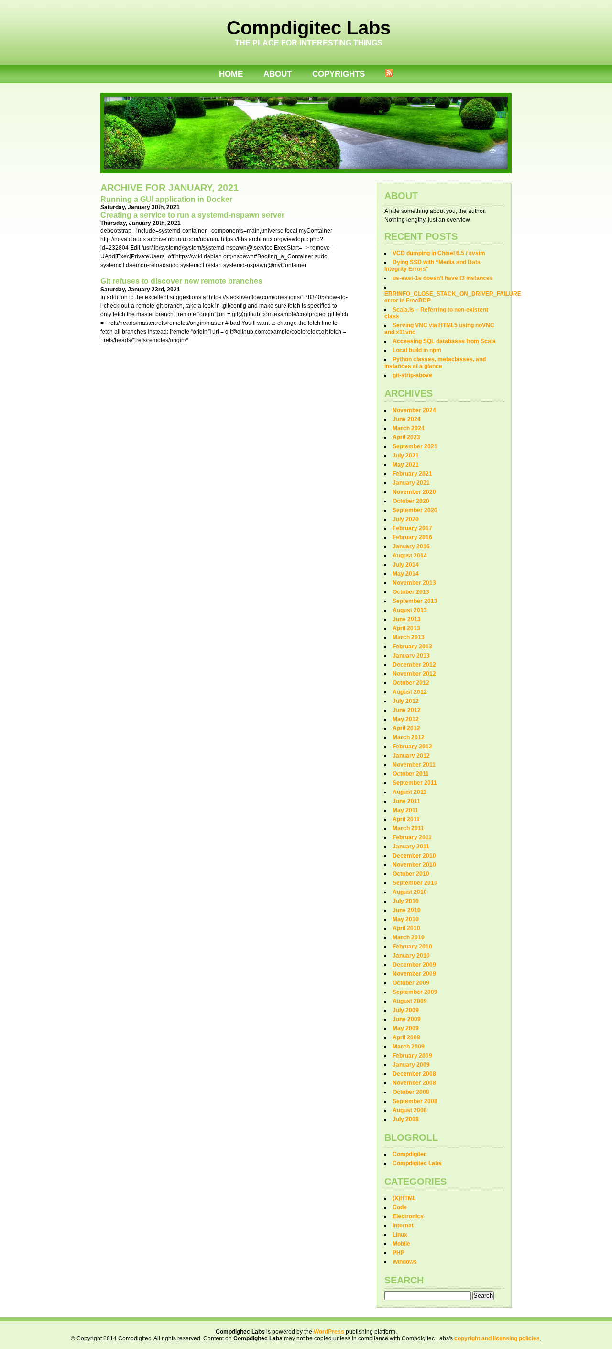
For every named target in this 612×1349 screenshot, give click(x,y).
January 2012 (411, 755)
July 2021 (406, 455)
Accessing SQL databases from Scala (444, 341)
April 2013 (406, 628)
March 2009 (409, 1046)
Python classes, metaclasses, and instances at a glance (435, 362)
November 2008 (414, 1083)
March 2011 (408, 828)
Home (231, 73)
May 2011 (405, 810)
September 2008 (415, 1101)
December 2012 (414, 664)
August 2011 (409, 792)
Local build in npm (417, 350)
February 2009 (412, 1055)
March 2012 (409, 737)
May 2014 (406, 573)
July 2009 (406, 1010)
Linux (400, 1234)
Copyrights (338, 73)
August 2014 (410, 555)
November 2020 (414, 492)
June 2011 (406, 801)
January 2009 (411, 1064)
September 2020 (415, 510)
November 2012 (414, 673)
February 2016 (412, 537)
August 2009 (410, 1001)
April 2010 (406, 928)
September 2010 (415, 883)
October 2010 (411, 873)
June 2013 (407, 619)
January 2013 (411, 655)
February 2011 (412, 837)
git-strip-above (412, 375)
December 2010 (414, 855)
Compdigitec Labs (309, 27)
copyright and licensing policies (497, 1338)
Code (400, 1207)
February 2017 (412, 528)
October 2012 (411, 683)
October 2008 (411, 1092)
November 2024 (414, 410)
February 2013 (412, 646)
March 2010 (409, 937)
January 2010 (411, 955)
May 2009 (406, 1028)
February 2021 (412, 473)
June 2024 (407, 419)
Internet (403, 1225)
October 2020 (411, 501)
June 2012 (407, 710)
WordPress (329, 1331)
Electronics (408, 1216)
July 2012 (406, 701)
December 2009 (414, 964)
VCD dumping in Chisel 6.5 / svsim (439, 253)
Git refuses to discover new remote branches (181, 281)
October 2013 (411, 592)
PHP (398, 1252)
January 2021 (411, 482)
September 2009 (415, 992)
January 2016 (411, 546)
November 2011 (414, 764)
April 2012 (406, 728)
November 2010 (414, 864)
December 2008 (414, 1073)
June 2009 (407, 1019)
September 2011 (415, 783)
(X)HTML (404, 1198)
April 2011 (406, 819)
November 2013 (414, 583)
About (277, 73)
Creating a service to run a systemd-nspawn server (192, 215)
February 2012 (412, 746)
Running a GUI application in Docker (166, 199)
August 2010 (410, 892)
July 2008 (406, 1119)
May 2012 (406, 719)
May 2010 (406, 919)
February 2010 (412, 946)
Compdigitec (410, 1154)
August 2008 (410, 1110)
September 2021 (415, 446)
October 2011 (411, 773)
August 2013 (410, 610)
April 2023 (406, 437)
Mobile (401, 1243)
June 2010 (407, 910)
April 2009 (406, 1037)
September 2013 (415, 601)
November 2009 (414, 973)
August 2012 (410, 692)
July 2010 (406, 901)
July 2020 (406, 519)
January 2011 (411, 846)
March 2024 (409, 428)
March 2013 (409, 637)
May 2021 (406, 464)
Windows (405, 1262)
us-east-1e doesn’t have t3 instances (443, 278)
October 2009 (411, 983)
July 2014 (406, 564)
